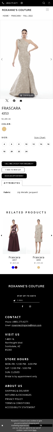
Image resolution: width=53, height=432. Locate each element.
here (34, 430)
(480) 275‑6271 (21, 321)
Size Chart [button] (40, 137)
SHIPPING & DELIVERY (17, 390)
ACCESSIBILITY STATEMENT (20, 407)
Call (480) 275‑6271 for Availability (19, 164)
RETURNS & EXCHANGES (18, 394)
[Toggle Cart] (49, 3)
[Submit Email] (14, 299)
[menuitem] (22, 306)
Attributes (12, 183)
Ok (41, 425)
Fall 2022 (28, 15)
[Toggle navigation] (47, 10)
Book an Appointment (14, 176)
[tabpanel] (26, 59)
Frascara (16, 15)
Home (6, 15)
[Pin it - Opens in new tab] (14, 100)
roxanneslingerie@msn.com (26, 325)
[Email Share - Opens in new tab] (21, 100)
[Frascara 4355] (38, 235)
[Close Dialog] (12, 425)
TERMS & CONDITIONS (17, 403)
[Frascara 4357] (14, 235)
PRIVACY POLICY (14, 399)
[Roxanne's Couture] (16, 10)
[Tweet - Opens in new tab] (7, 100)
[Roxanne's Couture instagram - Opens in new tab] (22, 3)
